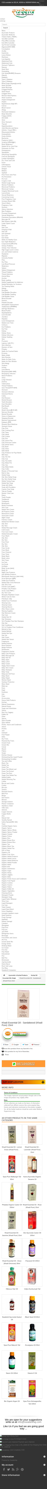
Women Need (6, 680)
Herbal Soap (6, 475)
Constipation (6, 49)
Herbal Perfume (7, 643)
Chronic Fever (6, 166)
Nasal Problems (7, 375)
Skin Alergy (5, 363)
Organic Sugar (6, 871)
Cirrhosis (5, 325)
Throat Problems (7, 272)
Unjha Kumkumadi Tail (32, 1289)
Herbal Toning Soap (8, 481)
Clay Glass (5, 449)
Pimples (4, 349)
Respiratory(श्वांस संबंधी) (9, 371)
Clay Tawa (5, 432)
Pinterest (36, 1044)
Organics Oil (6, 852)
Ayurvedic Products (8, 33)
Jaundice (5, 317)
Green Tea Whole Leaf (9, 769)
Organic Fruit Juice (8, 854)
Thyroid (4, 124)
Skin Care (5, 507)
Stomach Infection (8, 392)
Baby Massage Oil (8, 655)
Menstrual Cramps (8, 189)
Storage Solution (7, 802)
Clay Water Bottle (7, 467)
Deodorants (5, 649)
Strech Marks (6, 203)
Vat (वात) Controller (8, 39)
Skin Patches (6, 357)
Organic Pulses (7, 836)
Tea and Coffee (7, 761)
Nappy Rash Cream (8, 666)
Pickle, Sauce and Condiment (11, 724)
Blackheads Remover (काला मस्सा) (12, 576)
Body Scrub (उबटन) (8, 568)
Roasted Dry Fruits (8, 741)
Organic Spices (7, 828)
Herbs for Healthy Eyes (9, 240)
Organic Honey (7, 873)
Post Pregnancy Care (9, 199)
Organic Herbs (6, 864)
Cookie (4, 785)
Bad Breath (5, 406)
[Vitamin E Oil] (32, 1361)
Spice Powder (6, 720)
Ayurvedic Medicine (8, 35)
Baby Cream (6, 664)
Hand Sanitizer (6, 915)
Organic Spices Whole (9, 830)
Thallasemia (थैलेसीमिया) (9, 306)
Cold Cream (5, 530)
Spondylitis (5, 152)
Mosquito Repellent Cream (10, 595)
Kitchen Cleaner (7, 755)
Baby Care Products (8, 653)
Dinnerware (5, 960)
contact (2, 19)
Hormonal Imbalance (8, 112)
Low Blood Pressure (8, 264)
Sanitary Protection (8, 682)
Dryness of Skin (7, 347)
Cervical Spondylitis (8, 156)
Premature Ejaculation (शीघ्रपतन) (12, 217)
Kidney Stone (6, 333)
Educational (5, 954)
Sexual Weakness (8, 195)
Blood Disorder (6, 298)
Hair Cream (5, 637)
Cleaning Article (7, 893)
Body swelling (6, 280)
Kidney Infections (7, 335)
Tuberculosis (6, 384)
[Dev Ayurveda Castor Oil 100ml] (32, 1220)
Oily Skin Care (6, 584)
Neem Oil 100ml (12, 1373)
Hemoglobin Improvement (10, 304)
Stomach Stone (7, 426)
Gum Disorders (7, 404)
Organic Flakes (7, 887)
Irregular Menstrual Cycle (10, 191)
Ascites (4, 278)
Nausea (4, 67)
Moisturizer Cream (8, 513)
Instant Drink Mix (7, 942)
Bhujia (4, 795)
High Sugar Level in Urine (10, 250)
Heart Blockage (7, 87)
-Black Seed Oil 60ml (32, 1317)
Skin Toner (5, 560)
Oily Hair (4, 623)
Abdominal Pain (7, 61)
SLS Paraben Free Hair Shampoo (13, 621)
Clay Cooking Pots (8, 430)
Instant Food (6, 743)
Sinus (3, 378)
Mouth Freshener (7, 505)
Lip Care (4, 562)
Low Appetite (6, 59)
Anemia (4, 300)
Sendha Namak (7, 820)
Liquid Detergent (7, 903)
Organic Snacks (7, 885)
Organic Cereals (7, 834)
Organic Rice (6, 838)
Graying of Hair (7, 229)
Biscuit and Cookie (8, 783)
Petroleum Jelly (7, 599)
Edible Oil (5, 714)
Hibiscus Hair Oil (12, 1289)
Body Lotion (6, 558)
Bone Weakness (7, 144)
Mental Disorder (7, 414)
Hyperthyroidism (7, 126)
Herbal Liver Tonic (8, 323)
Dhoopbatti (5, 925)
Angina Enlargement (8, 100)
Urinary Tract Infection (9, 248)
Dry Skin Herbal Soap (9, 479)
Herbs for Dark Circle (9, 359)
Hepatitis (5, 319)
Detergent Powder (7, 895)
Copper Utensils (7, 812)
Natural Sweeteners (8, 704)
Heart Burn (5, 69)
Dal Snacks (5, 797)
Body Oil (4, 570)
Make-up (4, 686)
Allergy (4, 288)
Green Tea (5, 767)
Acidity (4, 51)
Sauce (4, 726)
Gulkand (4, 733)
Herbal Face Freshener (9, 601)
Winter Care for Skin (8, 597)
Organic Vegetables (8, 891)
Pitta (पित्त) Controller (8, 41)
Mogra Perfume (7, 647)
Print (7, 1054)
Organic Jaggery (7, 875)
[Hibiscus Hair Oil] (12, 1276)
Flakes (4, 751)
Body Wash (5, 556)
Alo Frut (4, 940)
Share (6, 1044)
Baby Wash (5, 676)
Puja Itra (4, 929)
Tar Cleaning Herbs (8, 286)
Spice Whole (6, 722)
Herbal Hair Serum (8, 639)
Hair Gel (4, 635)
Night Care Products (8, 572)
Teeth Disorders (7, 402)
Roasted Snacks (7, 791)
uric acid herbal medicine (10, 252)
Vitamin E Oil (32, 1373)
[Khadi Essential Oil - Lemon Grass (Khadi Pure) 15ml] (12, 1134)
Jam (3, 731)
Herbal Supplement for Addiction (12, 282)
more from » (19, 1034)
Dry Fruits (5, 739)
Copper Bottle (6, 814)
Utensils (4, 810)
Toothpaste (5, 501)
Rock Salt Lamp (7, 966)
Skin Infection (6, 345)
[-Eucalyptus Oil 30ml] (32, 1333)
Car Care (5, 905)
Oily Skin (5, 524)
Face (3, 696)
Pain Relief (5, 952)
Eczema (4, 353)
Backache (5, 138)
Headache (5, 254)
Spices (4, 718)
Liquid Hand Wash (8, 909)
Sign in (41, 5)
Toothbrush (5, 499)
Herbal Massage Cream (9, 528)
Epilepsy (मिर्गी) (6, 422)
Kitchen (4, 702)
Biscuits (4, 787)
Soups (4, 753)
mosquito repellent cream (10, 913)
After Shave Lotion (8, 609)
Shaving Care (6, 603)
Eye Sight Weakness (9, 242)
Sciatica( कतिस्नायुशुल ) (9, 142)
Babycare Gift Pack (8, 674)
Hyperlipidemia (6, 313)
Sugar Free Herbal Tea (9, 775)
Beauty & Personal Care (10, 471)
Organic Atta (6, 866)
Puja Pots (5, 927)
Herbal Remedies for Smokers (12, 284)
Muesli (4, 749)
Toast (3, 824)
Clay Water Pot (7, 463)
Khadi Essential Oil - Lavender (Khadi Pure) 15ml (32, 1149)
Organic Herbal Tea (8, 848)
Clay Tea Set (6, 457)
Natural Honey (6, 706)
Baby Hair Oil (6, 657)
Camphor (5, 923)
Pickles (4, 729)
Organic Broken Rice (8, 842)
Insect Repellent (7, 911)
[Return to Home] (4, 975)
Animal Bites (6, 276)
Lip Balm (5, 566)
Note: (6, 1100)
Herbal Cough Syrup (8, 183)
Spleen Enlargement (8, 270)
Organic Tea (6, 844)
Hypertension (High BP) (9, 104)
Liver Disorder (6, 315)
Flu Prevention (6, 177)
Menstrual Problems (8, 187)
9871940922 (26, 1063)
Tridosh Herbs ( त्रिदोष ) (9, 37)
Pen (3, 956)
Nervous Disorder (7, 412)
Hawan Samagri (7, 921)
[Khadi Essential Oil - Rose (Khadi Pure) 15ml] (32, 1192)
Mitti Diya (5, 455)
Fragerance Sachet (8, 651)
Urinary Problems (7, 246)
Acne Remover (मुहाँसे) (9, 578)
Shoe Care (5, 901)
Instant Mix (5, 745)
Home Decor (6, 964)
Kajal (3, 690)
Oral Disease (6, 398)
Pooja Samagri (6, 917)
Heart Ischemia (7, 98)
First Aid (4, 950)
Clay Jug (5, 465)
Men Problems (6, 211)
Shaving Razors (7, 607)
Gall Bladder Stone (8, 296)
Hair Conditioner (7, 625)
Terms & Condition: (11, 1092)
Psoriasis (5, 341)
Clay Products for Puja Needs (11, 453)
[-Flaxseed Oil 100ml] (32, 1248)
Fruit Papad (5, 735)
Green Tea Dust (7, 773)
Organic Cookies (7, 883)
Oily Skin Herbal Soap (9, 477)
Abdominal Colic (7, 63)
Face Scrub (5, 548)
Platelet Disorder (7, 302)
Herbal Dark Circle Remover (11, 582)
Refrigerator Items (8, 933)
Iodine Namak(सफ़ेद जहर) (10, 822)
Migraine (4, 256)
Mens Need (5, 684)
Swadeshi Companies (9, 970)
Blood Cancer (6, 108)
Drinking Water (6, 946)
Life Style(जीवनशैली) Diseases (11, 73)
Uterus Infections (7, 209)
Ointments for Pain (8, 148)
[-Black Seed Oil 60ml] (32, 1304)
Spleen (4, 268)
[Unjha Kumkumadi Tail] (32, 1276)
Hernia (4, 225)
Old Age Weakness (8, 309)
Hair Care (5, 227)
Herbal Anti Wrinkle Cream (10, 522)
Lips (3, 694)
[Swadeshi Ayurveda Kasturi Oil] (12, 1304)
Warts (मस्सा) (6, 355)
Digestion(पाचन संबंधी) (8, 47)
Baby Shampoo (7, 670)
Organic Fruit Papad (8, 881)
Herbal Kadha (6, 777)
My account (7, 1464)
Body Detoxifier (7, 114)
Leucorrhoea (6, 193)
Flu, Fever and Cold (8, 160)
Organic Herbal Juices (9, 858)
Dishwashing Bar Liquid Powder (12, 757)
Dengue (4, 169)
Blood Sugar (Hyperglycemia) (11, 83)
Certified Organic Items (9, 826)
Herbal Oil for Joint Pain (9, 146)
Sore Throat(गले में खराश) (9, 388)
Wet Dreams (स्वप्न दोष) (9, 221)
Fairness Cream (7, 520)
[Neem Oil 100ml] (12, 1361)
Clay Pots (5, 428)
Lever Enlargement (8, 321)
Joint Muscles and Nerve (10, 128)
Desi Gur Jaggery (7, 712)
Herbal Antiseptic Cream (10, 534)
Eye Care (5, 235)
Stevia (4, 710)
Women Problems (7, 185)
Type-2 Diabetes (7, 81)
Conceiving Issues (8, 197)
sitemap (2, 21)
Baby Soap (5, 672)
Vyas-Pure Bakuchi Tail (12, 1345)
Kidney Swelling (7, 337)
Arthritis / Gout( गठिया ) (9, 130)
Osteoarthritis (6, 134)
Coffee (4, 781)
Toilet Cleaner (6, 907)
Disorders (5, 290)
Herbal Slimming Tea (8, 779)
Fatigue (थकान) (6, 116)
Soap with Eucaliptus (9, 487)
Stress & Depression (8, 416)
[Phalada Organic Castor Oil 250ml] (12, 1192)
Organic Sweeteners (8, 869)
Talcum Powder (7, 491)
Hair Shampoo (6, 619)
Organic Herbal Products (10, 856)
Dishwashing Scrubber (9, 759)
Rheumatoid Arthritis (8, 132)
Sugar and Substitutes (9, 708)
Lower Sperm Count (8, 223)
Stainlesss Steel (7, 806)
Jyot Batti (5, 931)
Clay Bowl (5, 446)
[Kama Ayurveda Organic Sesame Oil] (32, 1164)
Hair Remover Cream (9, 613)
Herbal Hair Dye (7, 633)
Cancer (4, 106)
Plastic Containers (8, 804)
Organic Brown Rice (8, 840)
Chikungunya (6, 164)
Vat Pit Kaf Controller (9, 45)
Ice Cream (5, 948)
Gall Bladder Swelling (9, 294)
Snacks (4, 789)
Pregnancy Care (7, 205)
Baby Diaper (6, 678)
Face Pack (5, 542)
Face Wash (5, 536)
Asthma (4, 382)
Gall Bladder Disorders (9, 292)
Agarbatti (5, 919)
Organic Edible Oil (8, 889)
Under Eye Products (8, 580)
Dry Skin (4, 526)
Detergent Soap (7, 897)
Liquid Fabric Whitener (9, 899)
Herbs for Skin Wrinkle (9, 361)
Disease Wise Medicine (9, 424)
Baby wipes (5, 660)
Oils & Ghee (6, 850)
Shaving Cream (7, 605)
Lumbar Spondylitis (8, 158)
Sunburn (4, 365)
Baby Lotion (6, 662)
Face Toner (5, 554)
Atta (3, 816)
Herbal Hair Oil (6, 617)
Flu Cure (4, 179)
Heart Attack (6, 91)
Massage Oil (6, 219)
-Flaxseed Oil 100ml (32, 1261)
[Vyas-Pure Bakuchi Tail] (12, 1333)
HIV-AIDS (5, 118)
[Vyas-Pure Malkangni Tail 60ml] (12, 1164)
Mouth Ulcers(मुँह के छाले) (9, 410)
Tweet (26, 1044)
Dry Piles (5, 262)
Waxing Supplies (7, 611)
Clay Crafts (5, 469)
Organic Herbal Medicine (10, 860)
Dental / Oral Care (8, 493)
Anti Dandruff (6, 233)
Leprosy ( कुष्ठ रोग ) (8, 343)
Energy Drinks (6, 944)
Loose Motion (6, 55)
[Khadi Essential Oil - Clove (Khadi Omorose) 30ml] (12, 1248)
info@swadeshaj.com (29, 1422)
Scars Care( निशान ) (8, 591)
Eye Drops (5, 238)
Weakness (5, 266)
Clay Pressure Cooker (9, 442)
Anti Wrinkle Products (9, 574)
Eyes (3, 688)
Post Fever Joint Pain (9, 175)
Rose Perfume (6, 645)
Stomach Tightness (8, 65)
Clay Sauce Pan (7, 440)
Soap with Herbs (7, 485)
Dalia (3, 737)
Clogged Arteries (7, 89)
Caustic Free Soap (8, 489)
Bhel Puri (5, 793)
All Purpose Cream (8, 511)
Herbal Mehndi (6, 631)
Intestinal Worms (7, 394)
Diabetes (5, 77)
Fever (3, 162)
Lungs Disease (7, 380)
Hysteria (4, 207)
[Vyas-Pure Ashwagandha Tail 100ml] (32, 1389)
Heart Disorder (6, 85)
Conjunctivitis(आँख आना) (9, 244)
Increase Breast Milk (8, 201)
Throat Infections (7, 274)
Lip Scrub (5, 564)
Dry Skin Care (6, 593)
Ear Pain (4, 329)
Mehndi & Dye (6, 629)
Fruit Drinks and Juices (9, 937)
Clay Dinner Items (8, 444)
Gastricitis (5, 53)
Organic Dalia (6, 877)
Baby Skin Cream (7, 668)
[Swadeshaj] (23, 13)
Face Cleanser (6, 552)
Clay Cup (5, 459)
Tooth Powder (6, 497)
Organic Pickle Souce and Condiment (14, 879)
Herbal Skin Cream (8, 509)
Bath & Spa (5, 473)
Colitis (4, 396)
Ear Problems (6, 327)
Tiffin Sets (5, 808)
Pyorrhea (5, 408)
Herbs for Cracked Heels (10, 351)
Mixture (4, 800)
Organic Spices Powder (9, 832)
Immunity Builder (7, 258)
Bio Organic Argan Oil (12, 1401)
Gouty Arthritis (6, 136)
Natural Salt (5, 818)
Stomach (5, 390)
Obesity (4, 75)
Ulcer (3, 120)
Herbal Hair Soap (7, 483)
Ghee (3, 716)
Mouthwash (5, 503)
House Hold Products (9, 700)
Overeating (5, 71)
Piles (3, 260)
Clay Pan (5, 438)
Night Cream (6, 518)
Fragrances (5, 641)
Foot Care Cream (7, 532)
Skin (3, 339)
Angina (4, 102)
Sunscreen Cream (8, 515)
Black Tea (5, 763)
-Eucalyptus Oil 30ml (32, 1345)
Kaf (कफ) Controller (8, 43)
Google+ (16, 1044)
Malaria (4, 171)
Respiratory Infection (8, 373)
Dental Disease (7, 400)
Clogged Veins (6, 93)
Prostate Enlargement (9, 213)
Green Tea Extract (8, 771)
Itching (4, 367)
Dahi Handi (5, 451)
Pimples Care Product (9, 589)
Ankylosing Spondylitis (9, 154)
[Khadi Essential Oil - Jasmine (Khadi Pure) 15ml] (12, 1220)
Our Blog (5, 968)
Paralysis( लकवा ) (7, 140)
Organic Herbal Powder (9, 862)
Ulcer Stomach (7, 122)
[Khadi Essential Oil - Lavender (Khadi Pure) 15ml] (32, 1134)
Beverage (5, 935)
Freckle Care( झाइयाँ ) (8, 586)
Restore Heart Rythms (9, 95)
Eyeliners (5, 692)
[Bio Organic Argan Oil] (12, 1389)
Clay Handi (5, 434)
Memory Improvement (9, 420)
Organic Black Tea (8, 846)
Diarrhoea (5, 57)
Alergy (4, 110)
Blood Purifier (6, 311)
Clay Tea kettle (7, 461)
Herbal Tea (5, 765)
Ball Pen (4, 958)
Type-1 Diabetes (7, 79)
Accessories (6, 698)
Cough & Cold (6, 181)
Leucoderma (6, 369)
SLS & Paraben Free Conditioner (12, 627)
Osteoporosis (6, 150)
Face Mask (5, 550)
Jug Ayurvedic (6, 962)
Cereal (4, 747)
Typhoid (4, 173)
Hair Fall (4, 231)
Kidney (4, 331)
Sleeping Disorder (7, 418)
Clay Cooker (6, 436)
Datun (4, 495)
